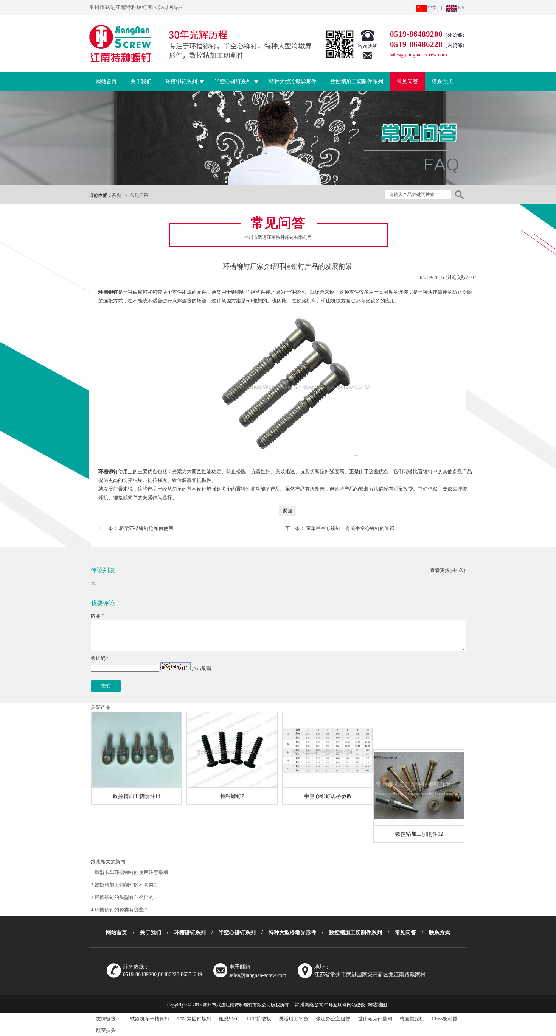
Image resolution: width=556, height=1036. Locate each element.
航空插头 (106, 1030)
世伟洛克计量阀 (375, 1019)
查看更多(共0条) (447, 570)
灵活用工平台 (293, 1019)
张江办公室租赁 (333, 1019)
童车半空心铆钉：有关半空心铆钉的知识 (350, 528)
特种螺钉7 (232, 796)
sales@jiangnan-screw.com (418, 55)
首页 (116, 195)
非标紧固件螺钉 (194, 1019)
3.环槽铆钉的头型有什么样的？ (124, 897)
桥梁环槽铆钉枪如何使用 (146, 528)
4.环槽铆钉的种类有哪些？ (120, 910)
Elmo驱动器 (445, 1019)
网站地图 (377, 1005)
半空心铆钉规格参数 (328, 796)
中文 (432, 7)
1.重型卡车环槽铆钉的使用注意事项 (129, 872)
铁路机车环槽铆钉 (149, 1019)
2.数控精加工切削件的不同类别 (124, 885)
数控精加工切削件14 (136, 796)
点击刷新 (201, 668)
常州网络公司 (309, 1005)
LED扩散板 (259, 1019)
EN (460, 7)
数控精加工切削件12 (419, 834)
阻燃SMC (229, 1019)
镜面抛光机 (412, 1019)
